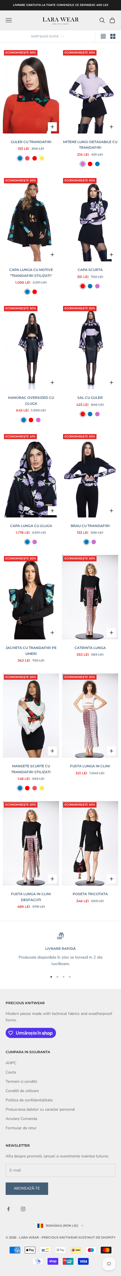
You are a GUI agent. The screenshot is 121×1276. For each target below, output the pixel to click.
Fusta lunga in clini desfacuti (31, 897)
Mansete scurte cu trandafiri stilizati (31, 769)
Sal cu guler (90, 397)
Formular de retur (21, 1128)
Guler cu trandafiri (31, 142)
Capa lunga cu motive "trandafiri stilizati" (31, 272)
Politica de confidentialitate (29, 1100)
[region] (60, 949)
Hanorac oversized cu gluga (31, 400)
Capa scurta (90, 270)
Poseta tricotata (90, 894)
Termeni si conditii (21, 1081)
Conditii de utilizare (22, 1090)
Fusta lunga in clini (90, 766)
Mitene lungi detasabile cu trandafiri (90, 145)
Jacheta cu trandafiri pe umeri (31, 650)
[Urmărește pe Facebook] (8, 1209)
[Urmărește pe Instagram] (23, 1209)
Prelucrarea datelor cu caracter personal (40, 1109)
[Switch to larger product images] (103, 36)
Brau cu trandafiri (90, 526)
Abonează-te (27, 1188)
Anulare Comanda (21, 1118)
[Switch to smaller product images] (112, 36)
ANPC (11, 1063)
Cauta (11, 1072)
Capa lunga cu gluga (31, 526)
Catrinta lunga (90, 648)
